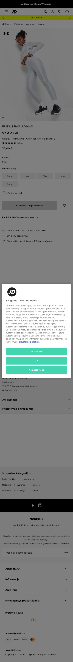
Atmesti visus (36, 370)
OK (36, 360)
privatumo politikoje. (29, 342)
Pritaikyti (36, 351)
